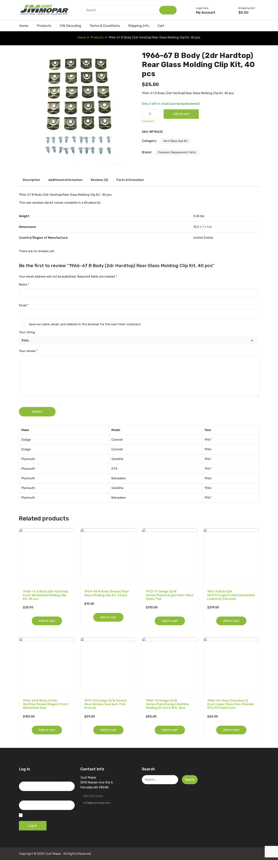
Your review (28, 351)
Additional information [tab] (65, 180)
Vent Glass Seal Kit (175, 141)
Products (44, 26)
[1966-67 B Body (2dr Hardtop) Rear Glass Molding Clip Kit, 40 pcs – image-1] (77, 106)
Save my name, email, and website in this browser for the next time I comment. (85, 324)
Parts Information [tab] (130, 180)
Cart (161, 26)
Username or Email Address (38, 777)
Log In (32, 825)
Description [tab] (31, 180)
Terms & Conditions (104, 26)
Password (26, 796)
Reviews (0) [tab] (99, 180)
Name (24, 284)
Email (24, 305)
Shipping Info (138, 26)
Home (23, 26)
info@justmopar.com (96, 802)
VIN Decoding (70, 26)
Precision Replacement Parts (177, 152)
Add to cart (181, 114)
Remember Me (34, 815)
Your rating (27, 332)
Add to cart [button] (47, 621)
